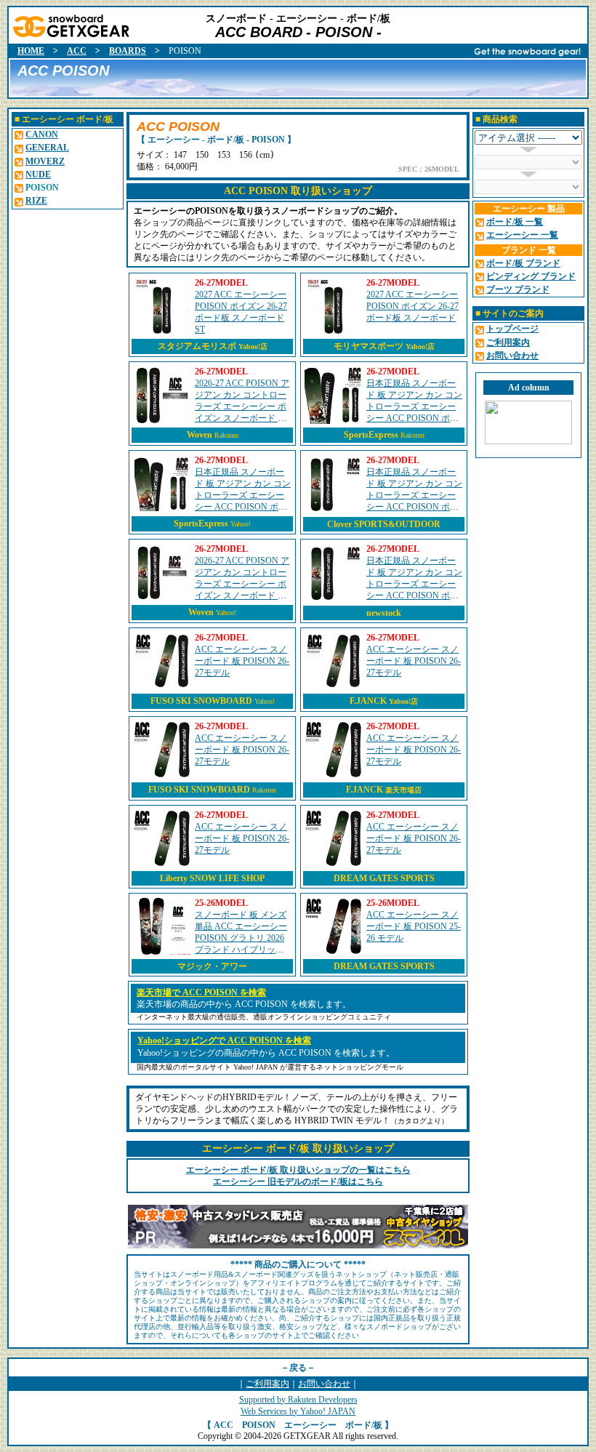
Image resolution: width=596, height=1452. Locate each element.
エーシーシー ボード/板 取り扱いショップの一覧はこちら (298, 1170)
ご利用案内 (267, 1384)
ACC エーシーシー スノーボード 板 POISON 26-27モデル (242, 661)
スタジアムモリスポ (212, 346)
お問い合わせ (324, 1384)
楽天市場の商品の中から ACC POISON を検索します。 (244, 1004)
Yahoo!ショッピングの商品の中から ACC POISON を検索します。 (266, 1053)
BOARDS (127, 51)
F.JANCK (384, 701)
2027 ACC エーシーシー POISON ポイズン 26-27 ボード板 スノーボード (412, 306)
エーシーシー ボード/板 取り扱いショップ (298, 1148)
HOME (30, 51)
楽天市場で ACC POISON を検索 (201, 992)
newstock (383, 613)
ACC (76, 51)
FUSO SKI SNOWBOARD (201, 701)
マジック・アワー (212, 966)
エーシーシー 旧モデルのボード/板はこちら (298, 1181)
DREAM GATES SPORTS (384, 878)
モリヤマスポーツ (384, 346)
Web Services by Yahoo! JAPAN (298, 1411)
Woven (199, 435)
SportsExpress (371, 435)
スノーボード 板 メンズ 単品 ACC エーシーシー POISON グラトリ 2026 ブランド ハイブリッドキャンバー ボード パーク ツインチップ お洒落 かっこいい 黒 (241, 950)
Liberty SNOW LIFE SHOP (212, 878)
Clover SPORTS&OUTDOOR (383, 524)
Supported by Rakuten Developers (298, 1400)
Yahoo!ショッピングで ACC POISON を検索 (224, 1040)
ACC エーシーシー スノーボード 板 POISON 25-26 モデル (413, 926)
